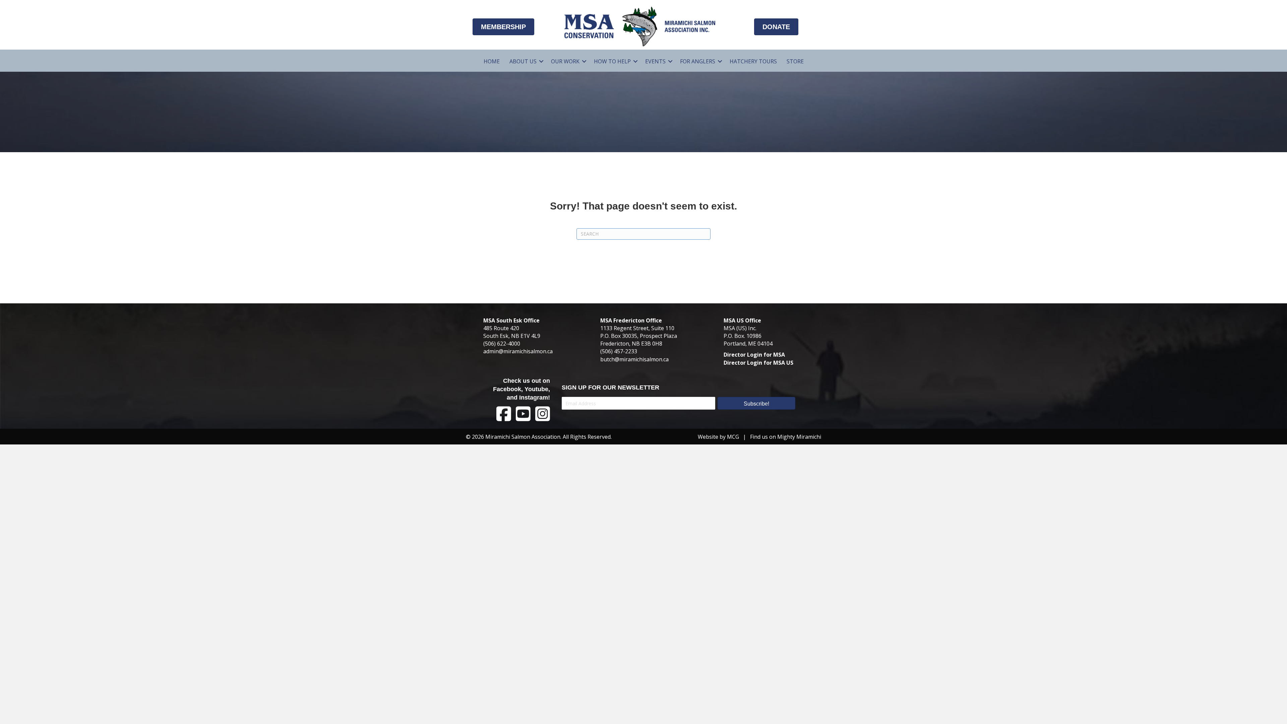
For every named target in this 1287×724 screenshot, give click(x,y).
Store (795, 61)
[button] (541, 61)
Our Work (565, 61)
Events (655, 61)
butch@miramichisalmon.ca (634, 359)
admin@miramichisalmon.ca (518, 351)
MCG (733, 436)
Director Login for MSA (754, 354)
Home (492, 61)
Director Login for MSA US (758, 362)
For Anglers (697, 61)
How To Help (612, 61)
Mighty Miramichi (799, 436)
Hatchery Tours (753, 61)
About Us (523, 61)
